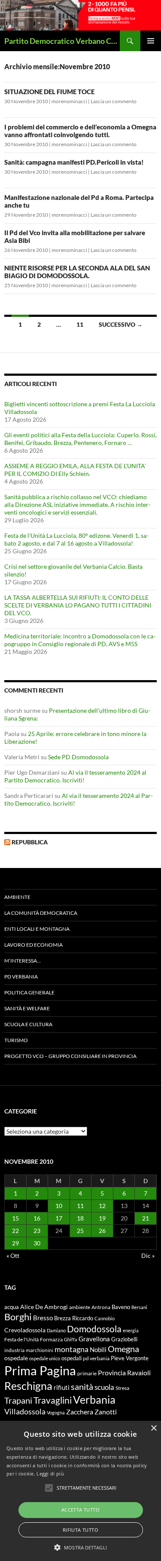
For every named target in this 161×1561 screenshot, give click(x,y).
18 (80, 1218)
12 (102, 1205)
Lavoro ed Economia (33, 945)
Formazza (51, 1339)
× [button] (153, 1428)
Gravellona (94, 1339)
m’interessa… (22, 960)
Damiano (56, 1330)
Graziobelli (124, 1339)
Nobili (98, 1349)
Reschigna (28, 1385)
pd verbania (96, 1358)
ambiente (79, 1307)
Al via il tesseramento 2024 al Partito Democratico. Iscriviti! (75, 776)
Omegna (123, 1348)
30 (36, 1243)
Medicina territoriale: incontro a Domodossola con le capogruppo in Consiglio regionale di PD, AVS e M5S (79, 639)
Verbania (94, 1399)
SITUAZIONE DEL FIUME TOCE (49, 91)
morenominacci (69, 101)
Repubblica (30, 842)
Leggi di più (50, 1473)
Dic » (148, 1255)
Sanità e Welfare (27, 1008)
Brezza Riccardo (73, 1318)
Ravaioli (139, 1372)
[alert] (80, 1491)
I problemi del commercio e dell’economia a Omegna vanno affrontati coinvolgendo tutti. (80, 130)
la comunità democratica (40, 913)
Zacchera (79, 1412)
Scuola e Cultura (28, 1024)
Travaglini (52, 1400)
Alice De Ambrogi (44, 1306)
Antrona (100, 1307)
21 (145, 1218)
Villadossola (25, 1411)
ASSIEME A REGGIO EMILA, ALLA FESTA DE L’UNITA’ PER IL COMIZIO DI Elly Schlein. (75, 469)
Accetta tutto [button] (80, 1509)
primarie (87, 1373)
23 (36, 1230)
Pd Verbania (21, 976)
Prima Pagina (40, 1370)
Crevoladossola (25, 1330)
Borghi (18, 1316)
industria (14, 1350)
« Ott (12, 1255)
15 (15, 1218)
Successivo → (121, 324)
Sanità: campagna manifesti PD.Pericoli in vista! (74, 162)
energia (131, 1330)
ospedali (71, 1358)
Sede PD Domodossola (78, 757)
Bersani (139, 1307)
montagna (71, 1349)
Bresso (43, 1318)
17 (58, 1218)
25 (80, 1230)
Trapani (18, 1400)
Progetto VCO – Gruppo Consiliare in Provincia (70, 1056)
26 (102, 1230)
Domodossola (94, 1329)
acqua (11, 1307)
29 (15, 1243)
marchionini (39, 1350)
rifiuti (62, 1387)
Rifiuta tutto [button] (80, 1530)
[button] (80, 1547)
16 (36, 1218)
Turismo (16, 1040)
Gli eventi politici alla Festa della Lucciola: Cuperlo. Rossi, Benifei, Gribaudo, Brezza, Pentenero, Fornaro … (80, 438)
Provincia (112, 1373)
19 (102, 1218)
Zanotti (105, 1412)
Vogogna (56, 1412)
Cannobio (104, 1318)
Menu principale (150, 41)
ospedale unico (44, 1358)
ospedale (16, 1358)
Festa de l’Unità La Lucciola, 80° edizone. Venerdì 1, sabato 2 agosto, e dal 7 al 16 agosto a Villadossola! (76, 539)
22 (15, 1230)
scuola (104, 1387)
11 (79, 324)
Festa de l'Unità (21, 1339)
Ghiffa (70, 1339)
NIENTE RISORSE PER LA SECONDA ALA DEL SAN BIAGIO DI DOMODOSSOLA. (77, 271)
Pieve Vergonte (130, 1358)
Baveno (121, 1306)
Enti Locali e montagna (37, 929)
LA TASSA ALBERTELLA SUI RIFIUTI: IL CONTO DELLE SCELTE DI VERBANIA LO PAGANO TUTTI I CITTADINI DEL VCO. (77, 605)
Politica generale (29, 992)
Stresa (122, 1388)
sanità (82, 1386)
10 (58, 1205)
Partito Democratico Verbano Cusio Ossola (62, 41)
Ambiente (17, 897)
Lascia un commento (114, 101)
